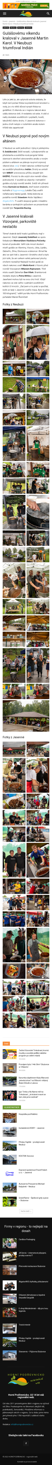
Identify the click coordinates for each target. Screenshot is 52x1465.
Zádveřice (28, 28)
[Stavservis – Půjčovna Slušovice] (10, 1355)
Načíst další (25, 1211)
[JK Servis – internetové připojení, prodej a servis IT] (10, 1257)
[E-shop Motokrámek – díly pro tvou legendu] (10, 1312)
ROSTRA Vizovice (26, 1156)
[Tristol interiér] (10, 1329)
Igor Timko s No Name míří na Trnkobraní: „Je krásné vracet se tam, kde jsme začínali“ (32, 1094)
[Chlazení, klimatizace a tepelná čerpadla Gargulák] (10, 1299)
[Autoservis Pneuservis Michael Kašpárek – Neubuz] (10, 1188)
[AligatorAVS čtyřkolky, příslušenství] (10, 1285)
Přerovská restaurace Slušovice (32, 1266)
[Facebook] (26, 1443)
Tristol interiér (24, 1325)
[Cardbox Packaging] (10, 1243)
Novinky (20, 28)
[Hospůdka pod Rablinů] (10, 1118)
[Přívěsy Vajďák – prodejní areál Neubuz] (10, 1146)
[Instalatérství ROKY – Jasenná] (10, 1132)
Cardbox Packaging (27, 1239)
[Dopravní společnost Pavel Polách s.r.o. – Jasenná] (10, 1174)
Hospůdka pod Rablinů (28, 1114)
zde (16, 166)
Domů (5, 21)
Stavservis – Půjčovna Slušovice (32, 1352)
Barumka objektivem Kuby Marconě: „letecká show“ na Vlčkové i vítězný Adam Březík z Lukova (34, 1080)
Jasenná (12, 21)
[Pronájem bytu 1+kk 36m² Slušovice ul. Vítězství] (10, 1068)
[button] (4, 13)
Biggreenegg (18, 190)
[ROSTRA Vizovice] (10, 1160)
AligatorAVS (8, 201)
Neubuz (13, 28)
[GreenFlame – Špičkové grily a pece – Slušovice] (10, 1202)
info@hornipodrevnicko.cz (22, 1424)
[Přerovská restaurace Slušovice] (10, 1270)
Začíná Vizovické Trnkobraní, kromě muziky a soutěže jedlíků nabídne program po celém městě (34, 1053)
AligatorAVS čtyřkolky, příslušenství (33, 1282)
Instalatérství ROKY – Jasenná (31, 1128)
